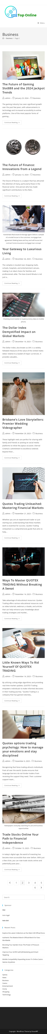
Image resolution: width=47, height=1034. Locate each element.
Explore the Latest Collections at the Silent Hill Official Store (23, 933)
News (4, 977)
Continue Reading (13, 123)
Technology (6, 995)
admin (7, 98)
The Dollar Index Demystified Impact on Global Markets (19, 332)
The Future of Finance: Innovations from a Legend (22, 167)
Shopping (5, 992)
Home (4, 989)
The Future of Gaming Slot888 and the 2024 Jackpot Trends (23, 88)
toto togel (6, 915)
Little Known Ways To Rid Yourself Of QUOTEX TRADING (20, 666)
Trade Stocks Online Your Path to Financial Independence (20, 838)
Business (36, 98)
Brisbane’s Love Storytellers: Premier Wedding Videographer (23, 423)
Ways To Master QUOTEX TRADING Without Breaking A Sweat (22, 584)
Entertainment (7, 986)
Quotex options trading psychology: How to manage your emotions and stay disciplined (22, 749)
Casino (4, 983)
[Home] (3, 38)
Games (4, 975)
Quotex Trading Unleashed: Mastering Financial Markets (23, 506)
